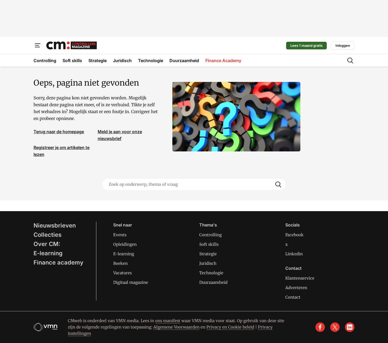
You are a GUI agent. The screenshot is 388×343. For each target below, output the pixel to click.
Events (119, 234)
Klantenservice (299, 278)
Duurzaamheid (213, 282)
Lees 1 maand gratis (306, 45)
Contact (292, 297)
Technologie (211, 272)
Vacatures (122, 272)
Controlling (210, 234)
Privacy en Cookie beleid (230, 327)
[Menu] (38, 45)
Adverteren (296, 287)
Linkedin (294, 253)
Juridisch (207, 263)
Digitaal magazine (130, 282)
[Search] (278, 184)
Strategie (208, 253)
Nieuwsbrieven (55, 225)
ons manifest (167, 320)
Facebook (294, 234)
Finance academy (58, 262)
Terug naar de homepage (59, 131)
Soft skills (209, 244)
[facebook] (320, 327)
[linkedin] (349, 327)
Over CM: (47, 243)
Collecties (47, 234)
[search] (350, 60)
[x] (335, 327)
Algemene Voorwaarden (176, 327)
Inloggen (342, 45)
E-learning (48, 253)
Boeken (120, 263)
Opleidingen (125, 244)
